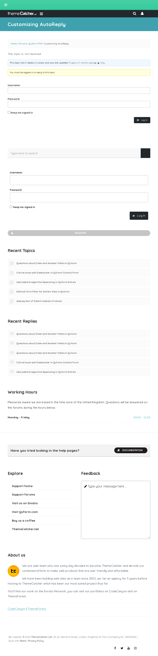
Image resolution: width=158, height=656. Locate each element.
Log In (144, 120)
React (23, 640)
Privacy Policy (36, 640)
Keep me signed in (22, 112)
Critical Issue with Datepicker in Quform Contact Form (47, 272)
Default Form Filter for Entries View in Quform (42, 291)
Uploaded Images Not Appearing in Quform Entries (46, 282)
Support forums (23, 494)
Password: (14, 99)
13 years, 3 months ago (81, 62)
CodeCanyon (17, 609)
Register (80, 233)
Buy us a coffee (23, 520)
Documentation (132, 450)
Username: (14, 85)
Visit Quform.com (25, 512)
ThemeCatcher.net (25, 529)
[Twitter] (122, 648)
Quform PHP (35, 43)
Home (14, 43)
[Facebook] (115, 648)
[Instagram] (135, 648)
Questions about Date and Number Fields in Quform (46, 263)
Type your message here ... (107, 486)
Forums (23, 43)
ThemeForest (37, 609)
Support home (22, 486)
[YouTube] (129, 648)
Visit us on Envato (25, 503)
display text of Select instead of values (39, 301)
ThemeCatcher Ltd (41, 636)
